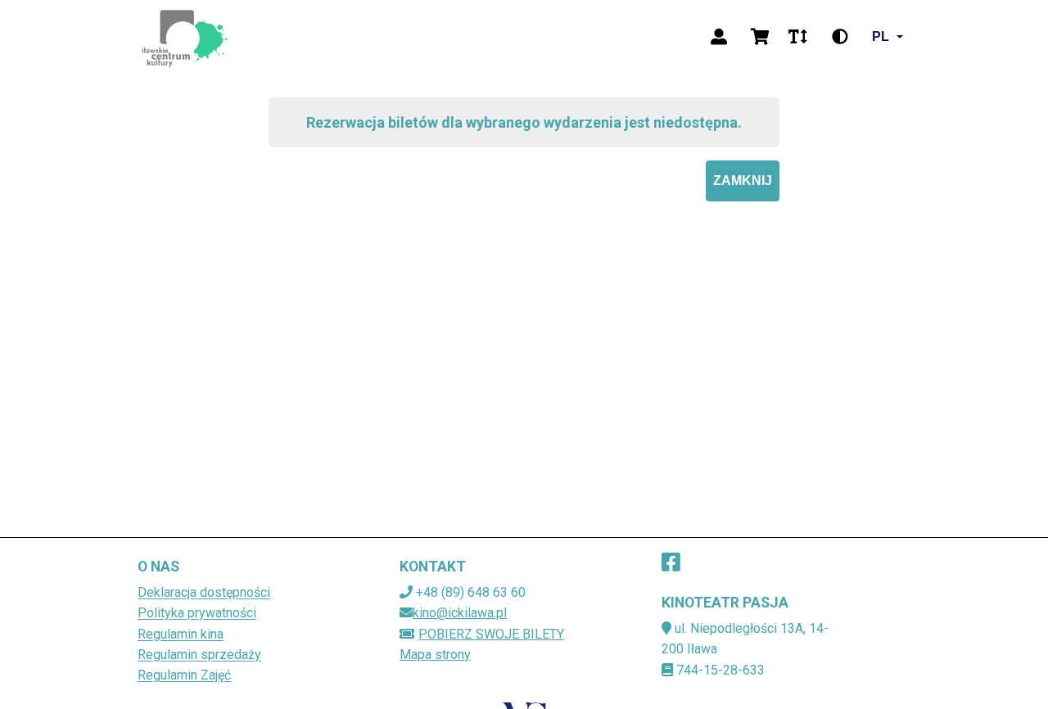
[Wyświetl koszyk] (759, 36)
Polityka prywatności (197, 613)
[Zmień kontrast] (840, 37)
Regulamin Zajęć (184, 675)
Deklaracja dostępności (204, 592)
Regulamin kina (181, 634)
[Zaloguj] (719, 37)
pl (880, 36)
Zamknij (742, 180)
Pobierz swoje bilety (491, 634)
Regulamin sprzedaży (199, 654)
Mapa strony (435, 654)
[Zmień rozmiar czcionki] (797, 37)
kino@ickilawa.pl (460, 613)
